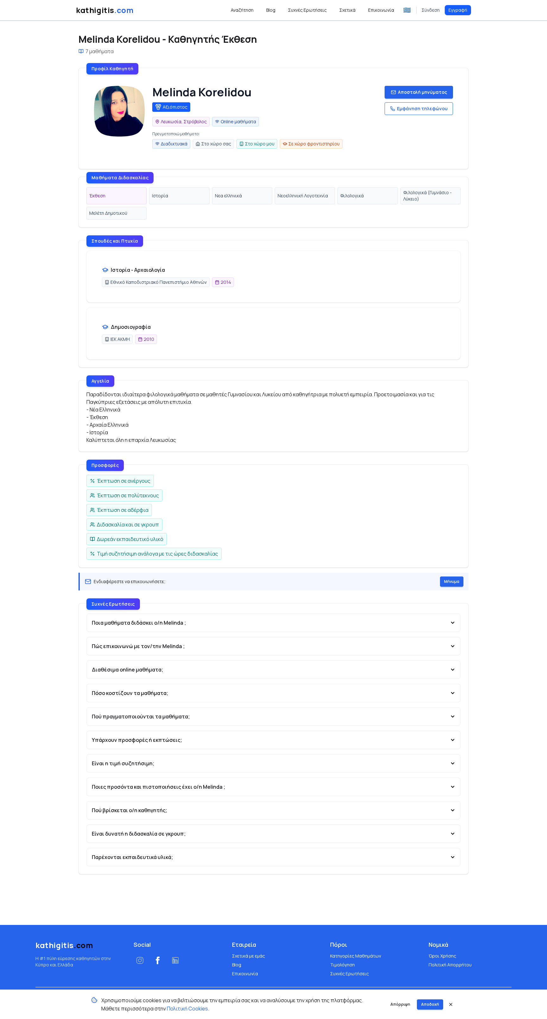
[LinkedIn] (175, 960)
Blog (236, 965)
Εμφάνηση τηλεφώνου (422, 108)
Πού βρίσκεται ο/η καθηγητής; (129, 810)
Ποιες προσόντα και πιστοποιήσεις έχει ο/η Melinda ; (158, 786)
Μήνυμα (451, 581)
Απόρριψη (400, 1004)
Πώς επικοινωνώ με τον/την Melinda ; (138, 646)
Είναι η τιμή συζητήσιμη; (123, 763)
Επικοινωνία (245, 974)
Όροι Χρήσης (442, 956)
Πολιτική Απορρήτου (450, 965)
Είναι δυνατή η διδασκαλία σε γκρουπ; (139, 833)
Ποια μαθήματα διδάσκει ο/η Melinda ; (139, 622)
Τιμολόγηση (342, 965)
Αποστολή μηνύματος (422, 92)
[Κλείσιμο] (451, 1004)
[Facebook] (157, 960)
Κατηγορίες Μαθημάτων (355, 956)
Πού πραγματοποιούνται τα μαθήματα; (141, 716)
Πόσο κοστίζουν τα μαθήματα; (130, 693)
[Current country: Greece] (407, 10)
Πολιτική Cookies (187, 1008)
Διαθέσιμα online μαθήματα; (127, 669)
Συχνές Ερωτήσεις (349, 974)
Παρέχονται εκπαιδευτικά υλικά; (132, 857)
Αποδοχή (430, 1004)
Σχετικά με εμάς (248, 956)
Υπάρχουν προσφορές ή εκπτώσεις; (137, 739)
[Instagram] (140, 960)
